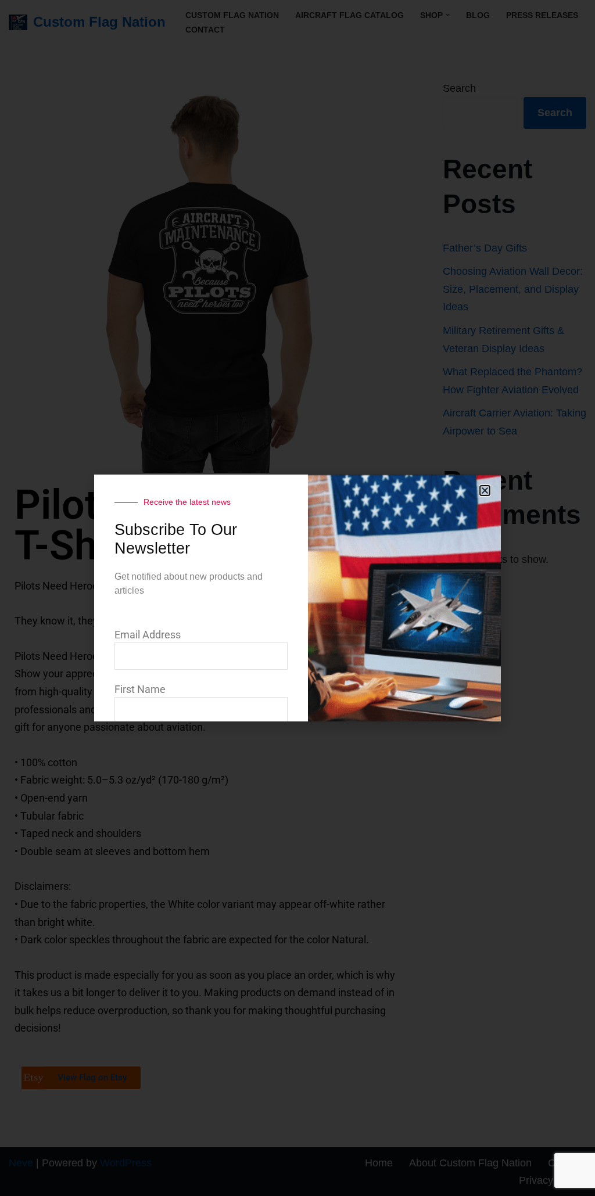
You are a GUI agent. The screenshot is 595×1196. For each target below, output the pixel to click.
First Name (140, 689)
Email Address (147, 634)
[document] (297, 598)
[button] (485, 490)
